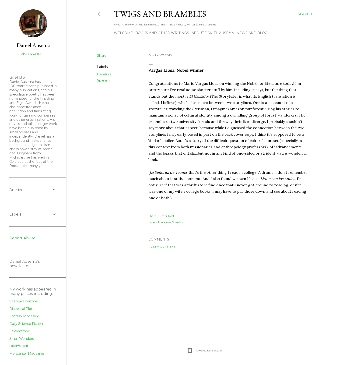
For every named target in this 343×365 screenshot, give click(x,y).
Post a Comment (161, 246)
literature (104, 74)
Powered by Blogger (208, 350)
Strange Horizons (23, 301)
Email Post (167, 216)
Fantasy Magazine (24, 316)
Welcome (123, 33)
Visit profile (33, 54)
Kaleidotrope (19, 331)
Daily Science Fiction (26, 324)
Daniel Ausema (33, 45)
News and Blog (252, 33)
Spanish (103, 80)
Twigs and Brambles (160, 13)
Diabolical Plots (21, 309)
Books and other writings (162, 33)
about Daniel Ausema (213, 33)
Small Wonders (21, 339)
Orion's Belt (18, 346)
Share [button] (101, 55)
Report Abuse (22, 238)
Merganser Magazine (26, 353)
